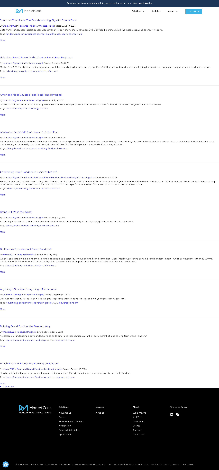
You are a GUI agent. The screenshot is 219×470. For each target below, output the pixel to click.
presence (49, 340)
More (2, 40)
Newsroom (138, 422)
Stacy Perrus (9, 26)
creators (32, 71)
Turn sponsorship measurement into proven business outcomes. (109, 3)
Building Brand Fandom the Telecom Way (25, 326)
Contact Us (139, 434)
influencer (52, 71)
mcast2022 (8, 255)
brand (47, 188)
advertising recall (42, 303)
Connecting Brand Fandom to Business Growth (28, 172)
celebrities (28, 266)
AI (54, 303)
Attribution (65, 426)
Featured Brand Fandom (47, 178)
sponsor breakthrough (49, 34)
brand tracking (30, 109)
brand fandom (14, 109)
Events (136, 426)
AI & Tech (137, 417)
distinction (28, 340)
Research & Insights (69, 430)
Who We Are (139, 413)
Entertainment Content (71, 422)
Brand (62, 417)
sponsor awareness (25, 34)
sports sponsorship (72, 34)
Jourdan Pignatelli (13, 63)
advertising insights (16, 71)
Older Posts (7, 386)
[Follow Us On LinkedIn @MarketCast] (171, 414)
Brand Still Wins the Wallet (16, 212)
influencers (50, 266)
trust (65, 149)
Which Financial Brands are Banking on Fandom (29, 363)
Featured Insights (28, 26)
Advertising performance (29, 188)
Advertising (65, 413)
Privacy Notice (187, 464)
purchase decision (49, 226)
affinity (9, 149)
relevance (60, 340)
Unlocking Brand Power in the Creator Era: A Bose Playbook (36, 57)
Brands (29, 178)
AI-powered (62, 303)
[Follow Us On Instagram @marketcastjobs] (178, 414)
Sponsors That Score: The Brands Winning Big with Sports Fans (38, 20)
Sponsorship (65, 434)
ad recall (10, 188)
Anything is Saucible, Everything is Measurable (28, 289)
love (59, 149)
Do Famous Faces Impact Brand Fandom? (25, 249)
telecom (70, 340)
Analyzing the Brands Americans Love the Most (29, 132)
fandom (10, 34)
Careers (137, 430)
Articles (100, 413)
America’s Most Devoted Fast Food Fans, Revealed (31, 95)
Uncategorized (46, 26)
